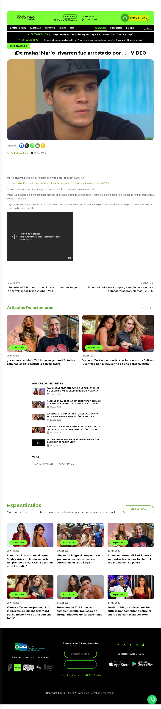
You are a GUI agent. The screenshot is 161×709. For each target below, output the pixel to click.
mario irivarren (44, 464)
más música (138, 509)
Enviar (80, 664)
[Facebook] (21, 145)
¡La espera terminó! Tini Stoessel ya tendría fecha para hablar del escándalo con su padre (72, 416)
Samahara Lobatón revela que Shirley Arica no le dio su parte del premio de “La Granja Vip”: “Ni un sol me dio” (73, 391)
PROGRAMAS (116, 28)
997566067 (94, 675)
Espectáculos (18, 46)
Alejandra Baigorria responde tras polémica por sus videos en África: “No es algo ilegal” (80, 559)
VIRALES (62, 28)
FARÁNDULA (35, 28)
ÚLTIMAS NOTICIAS (18, 28)
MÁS (72, 28)
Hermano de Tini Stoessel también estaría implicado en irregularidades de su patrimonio (80, 611)
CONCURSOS (101, 28)
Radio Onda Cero (19, 153)
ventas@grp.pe (71, 675)
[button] (142, 308)
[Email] (37, 145)
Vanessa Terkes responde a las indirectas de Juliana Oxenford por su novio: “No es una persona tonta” (73, 429)
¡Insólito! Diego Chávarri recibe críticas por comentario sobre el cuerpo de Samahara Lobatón (129, 611)
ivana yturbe (66, 464)
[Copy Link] (43, 145)
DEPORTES (50, 28)
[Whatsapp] (32, 145)
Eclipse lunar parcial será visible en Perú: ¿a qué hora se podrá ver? (73, 440)
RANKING (130, 28)
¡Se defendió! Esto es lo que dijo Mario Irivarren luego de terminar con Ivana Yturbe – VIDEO (58, 183)
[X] (27, 145)
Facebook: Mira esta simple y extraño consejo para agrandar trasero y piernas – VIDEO (120, 289)
